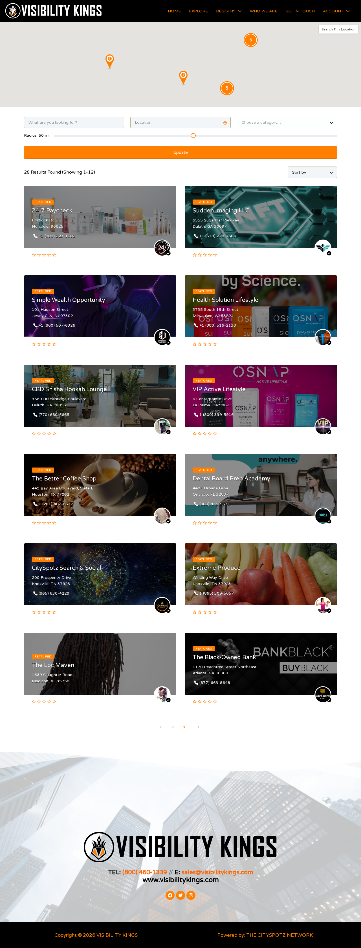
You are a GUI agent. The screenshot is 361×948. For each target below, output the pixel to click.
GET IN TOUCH (300, 11)
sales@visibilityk (204, 872)
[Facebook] (170, 895)
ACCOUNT (333, 11)
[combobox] (287, 122)
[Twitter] (180, 895)
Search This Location (338, 29)
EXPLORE (198, 11)
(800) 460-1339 (144, 872)
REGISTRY (225, 11)
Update (180, 152)
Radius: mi (36, 135)
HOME (174, 11)
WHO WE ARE (263, 11)
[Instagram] (190, 895)
